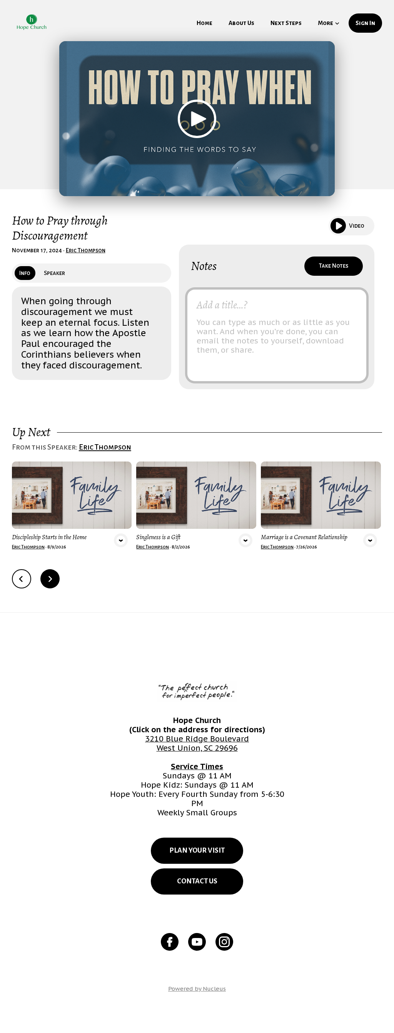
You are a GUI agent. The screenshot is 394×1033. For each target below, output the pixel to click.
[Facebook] (170, 942)
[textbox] (277, 335)
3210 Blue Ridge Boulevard (197, 739)
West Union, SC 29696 (197, 748)
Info (24, 273)
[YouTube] (197, 942)
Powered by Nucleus (197, 988)
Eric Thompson (85, 250)
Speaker (54, 273)
